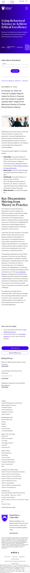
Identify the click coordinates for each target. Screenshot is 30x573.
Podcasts (4, 426)
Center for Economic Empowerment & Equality (13, 471)
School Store (5, 447)
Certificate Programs (7, 407)
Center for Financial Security (9, 487)
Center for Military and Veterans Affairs (11, 485)
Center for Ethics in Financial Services (11, 474)
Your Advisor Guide (9, 507)
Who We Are (5, 436)
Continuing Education (7, 409)
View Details (5, 366)
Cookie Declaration (15, 558)
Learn (4, 401)
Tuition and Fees (6, 457)
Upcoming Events (6, 428)
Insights (20, 47)
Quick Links (3, 2)
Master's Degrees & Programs (9, 405)
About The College (8, 434)
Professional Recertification (8, 461)
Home (3, 47)
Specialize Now (13, 533)
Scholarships (5, 455)
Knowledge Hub (11, 47)
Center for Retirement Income (9, 480)
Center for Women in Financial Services (11, 476)
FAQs (3, 466)
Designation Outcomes (7, 411)
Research (4, 424)
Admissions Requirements (8, 459)
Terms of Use (14, 556)
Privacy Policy (7, 556)
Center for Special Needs (8, 483)
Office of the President (7, 438)
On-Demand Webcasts (7, 430)
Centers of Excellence (10, 469)
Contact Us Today (6, 504)
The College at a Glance (7, 442)
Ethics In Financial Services (11, 80)
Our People (4, 440)
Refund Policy (22, 556)
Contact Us (6, 490)
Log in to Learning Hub (7, 464)
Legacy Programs (6, 414)
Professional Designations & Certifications (12, 403)
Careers (4, 445)
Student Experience (6, 453)
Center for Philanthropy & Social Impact (12, 478)
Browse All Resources (15, 352)
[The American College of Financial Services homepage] (7, 8)
